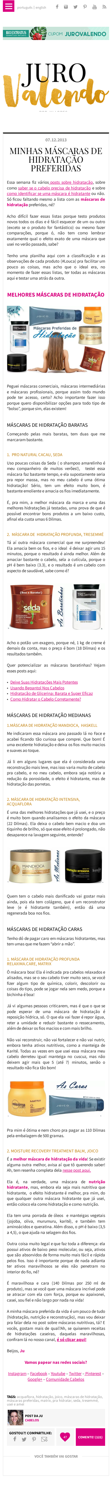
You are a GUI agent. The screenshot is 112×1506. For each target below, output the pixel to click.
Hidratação (44, 1396)
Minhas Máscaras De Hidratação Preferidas (55, 159)
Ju (41, 1416)
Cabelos (32, 1420)
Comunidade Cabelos (65, 1379)
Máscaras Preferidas (23, 1400)
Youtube (58, 1373)
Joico (58, 1396)
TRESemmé (90, 1400)
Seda (76, 1400)
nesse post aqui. (77, 1170)
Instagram (17, 1373)
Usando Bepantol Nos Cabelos (37, 688)
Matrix (45, 1400)
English (41, 7)
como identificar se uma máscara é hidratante (48, 193)
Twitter (75, 1373)
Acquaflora (25, 1396)
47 (65, 1437)
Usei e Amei (15, 1404)
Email (44, 1439)
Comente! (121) (90, 1437)
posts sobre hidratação (71, 182)
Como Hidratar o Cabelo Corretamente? (45, 699)
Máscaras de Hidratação (83, 1396)
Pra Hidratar (62, 1400)
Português (24, 7)
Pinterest (92, 1373)
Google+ (35, 1379)
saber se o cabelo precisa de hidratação (54, 188)
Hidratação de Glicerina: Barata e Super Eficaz (51, 693)
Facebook (38, 1373)
